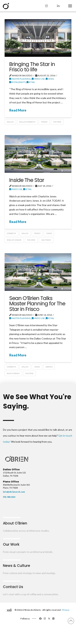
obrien (49, 367)
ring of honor (14, 240)
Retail (31, 82)
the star (57, 122)
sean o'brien (13, 373)
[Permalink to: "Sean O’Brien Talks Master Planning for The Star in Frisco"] (38, 272)
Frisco (44, 122)
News (50, 78)
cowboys (11, 233)
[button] (70, 6)
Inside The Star (26, 180)
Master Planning (21, 78)
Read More (17, 110)
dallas (10, 122)
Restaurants (18, 82)
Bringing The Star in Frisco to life (32, 67)
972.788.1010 (9, 497)
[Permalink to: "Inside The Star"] (38, 154)
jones (49, 233)
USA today (46, 240)
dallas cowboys (27, 122)
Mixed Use (39, 78)
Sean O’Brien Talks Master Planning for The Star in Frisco (37, 304)
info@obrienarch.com (14, 492)
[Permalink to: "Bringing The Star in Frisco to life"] (38, 38)
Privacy (65, 609)
